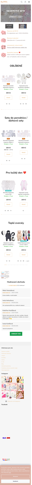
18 (24, 214)
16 (21, 214)
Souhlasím (15, 481)
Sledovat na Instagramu (13, 401)
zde (10, 472)
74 (10, 210)
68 (26, 104)
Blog (2, 364)
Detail (8, 97)
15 (20, 214)
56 (6, 104)
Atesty (3, 360)
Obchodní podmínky (6, 366)
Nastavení (15, 476)
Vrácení (3, 355)
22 (29, 214)
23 (30, 214)
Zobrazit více (16, 334)
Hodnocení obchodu (16, 282)
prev (1, 81)
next (30, 81)
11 (15, 214)
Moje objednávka (5, 370)
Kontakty (3, 357)
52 (23, 210)
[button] (5, 13)
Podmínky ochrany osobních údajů (9, 368)
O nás (2, 362)
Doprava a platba (5, 351)
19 (25, 214)
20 (26, 214)
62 (9, 104)
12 (16, 214)
